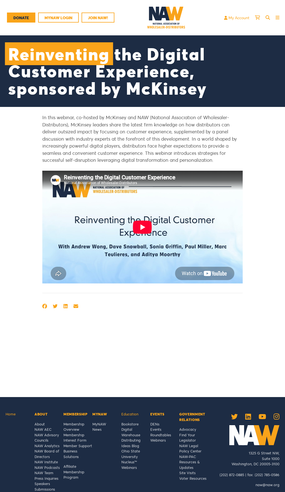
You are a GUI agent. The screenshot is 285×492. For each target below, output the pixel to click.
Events (155, 429)
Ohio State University (130, 454)
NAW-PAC (187, 456)
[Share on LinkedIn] (65, 306)
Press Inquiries (46, 478)
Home (11, 414)
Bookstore (130, 424)
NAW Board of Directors (47, 454)
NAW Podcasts (47, 467)
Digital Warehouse (130, 432)
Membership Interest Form (75, 437)
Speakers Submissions (45, 486)
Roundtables (160, 434)
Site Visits (187, 472)
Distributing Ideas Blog (131, 443)
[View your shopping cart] (257, 17)
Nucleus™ (129, 461)
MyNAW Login (58, 17)
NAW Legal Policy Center (190, 448)
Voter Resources (193, 478)
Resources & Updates (189, 464)
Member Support (77, 445)
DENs (154, 424)
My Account (238, 17)
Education (129, 414)
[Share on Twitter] (55, 306)
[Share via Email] (75, 306)
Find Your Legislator (187, 437)
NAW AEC (43, 429)
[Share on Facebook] (44, 306)
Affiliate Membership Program (73, 472)
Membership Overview (73, 427)
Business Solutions (71, 454)
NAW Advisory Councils (47, 437)
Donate (21, 17)
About (40, 424)
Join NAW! (98, 17)
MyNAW (99, 424)
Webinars (129, 467)
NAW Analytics (47, 445)
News (97, 429)
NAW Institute (46, 461)
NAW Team (44, 472)
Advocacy (187, 429)
